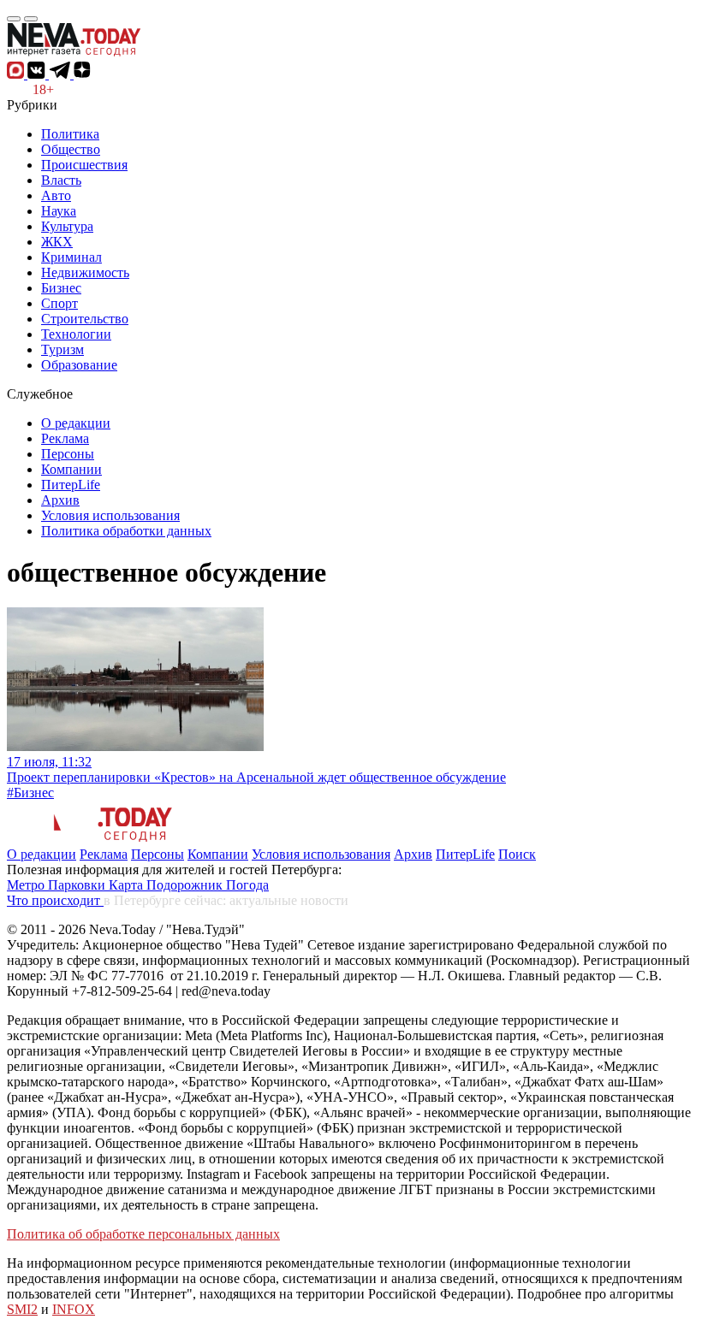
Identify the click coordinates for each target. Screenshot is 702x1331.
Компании (71, 469)
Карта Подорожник (167, 885)
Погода (247, 885)
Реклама (65, 438)
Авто (56, 195)
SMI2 (22, 1309)
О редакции (75, 423)
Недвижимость (85, 272)
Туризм (62, 349)
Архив (60, 500)
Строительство (84, 318)
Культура (67, 226)
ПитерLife (70, 484)
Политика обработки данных (126, 531)
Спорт (59, 303)
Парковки (78, 885)
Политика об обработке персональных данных (143, 1234)
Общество (70, 149)
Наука (58, 211)
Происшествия (84, 164)
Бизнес (61, 288)
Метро (27, 885)
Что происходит (55, 900)
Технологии (76, 334)
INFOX (73, 1309)
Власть (61, 180)
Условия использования (110, 515)
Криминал (71, 257)
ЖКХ (57, 241)
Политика (70, 134)
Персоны (67, 454)
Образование (79, 365)
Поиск (517, 854)
